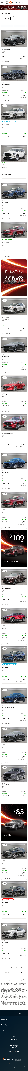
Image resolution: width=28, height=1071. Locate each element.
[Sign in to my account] (26, 2)
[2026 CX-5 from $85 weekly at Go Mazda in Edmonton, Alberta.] (14, 822)
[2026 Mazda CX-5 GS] (14, 191)
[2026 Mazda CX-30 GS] (14, 73)
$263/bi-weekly (22, 58)
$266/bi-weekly (22, 681)
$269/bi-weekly (22, 640)
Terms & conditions (15, 1066)
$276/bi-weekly (22, 524)
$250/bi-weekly (22, 875)
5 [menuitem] (16, 967)
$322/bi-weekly (22, 330)
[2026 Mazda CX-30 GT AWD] (14, 38)
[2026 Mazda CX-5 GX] (14, 851)
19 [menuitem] (21, 967)
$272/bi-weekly (22, 215)
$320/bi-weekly (22, 916)
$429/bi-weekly (22, 601)
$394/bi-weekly (22, 446)
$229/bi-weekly (22, 408)
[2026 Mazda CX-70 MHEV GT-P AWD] (14, 153)
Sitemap (16, 1067)
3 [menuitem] (11, 967)
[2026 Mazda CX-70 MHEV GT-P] (14, 422)
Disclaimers (7, 1066)
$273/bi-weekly (22, 798)
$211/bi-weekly (22, 369)
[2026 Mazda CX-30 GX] (14, 345)
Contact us (14, 1036)
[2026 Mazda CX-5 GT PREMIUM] (14, 112)
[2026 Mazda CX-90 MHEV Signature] (14, 577)
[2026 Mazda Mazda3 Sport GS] (14, 696)
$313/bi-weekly (22, 139)
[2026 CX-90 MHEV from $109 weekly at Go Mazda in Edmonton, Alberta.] (14, 548)
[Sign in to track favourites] (25, 32)
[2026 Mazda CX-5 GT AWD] (14, 230)
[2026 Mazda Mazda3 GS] (14, 384)
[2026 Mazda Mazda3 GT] (14, 461)
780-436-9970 (14, 1041)
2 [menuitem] (8, 967)
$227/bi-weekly (22, 97)
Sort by (14, 16)
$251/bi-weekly (22, 485)
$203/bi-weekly (22, 720)
